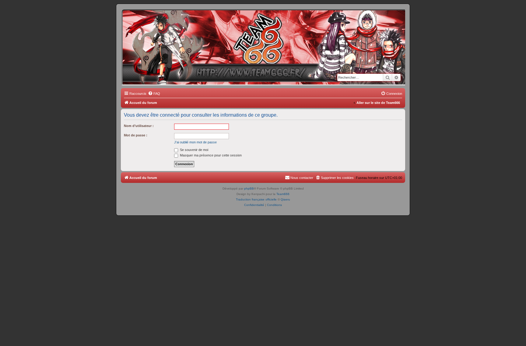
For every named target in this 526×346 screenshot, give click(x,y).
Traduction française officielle (256, 199)
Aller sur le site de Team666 (378, 102)
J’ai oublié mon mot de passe (195, 142)
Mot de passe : (135, 135)
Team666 (282, 194)
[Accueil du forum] (148, 19)
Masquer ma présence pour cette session (210, 155)
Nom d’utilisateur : (139, 126)
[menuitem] (154, 93)
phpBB (249, 188)
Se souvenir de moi (193, 150)
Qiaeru (285, 199)
